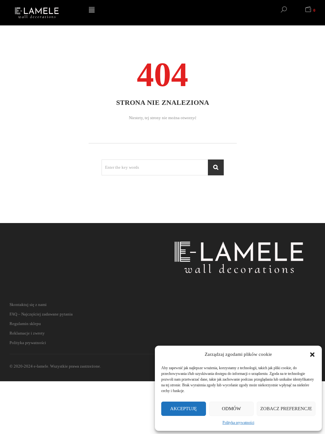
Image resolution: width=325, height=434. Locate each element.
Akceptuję (183, 408)
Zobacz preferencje (286, 408)
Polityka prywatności (238, 422)
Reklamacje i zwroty (27, 333)
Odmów (231, 408)
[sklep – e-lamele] (44, 12)
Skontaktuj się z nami (28, 304)
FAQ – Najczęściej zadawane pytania (41, 314)
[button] (312, 354)
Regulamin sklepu (25, 323)
